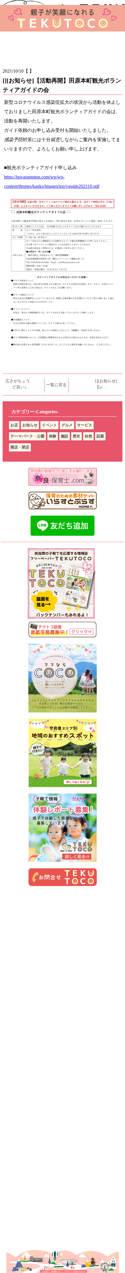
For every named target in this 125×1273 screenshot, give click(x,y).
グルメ (67, 425)
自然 (88, 436)
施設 (64, 436)
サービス (84, 425)
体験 (52, 436)
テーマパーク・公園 (27, 436)
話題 (100, 436)
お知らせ (30, 425)
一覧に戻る (56, 385)
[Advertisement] (62, 942)
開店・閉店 (19, 447)
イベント (49, 425)
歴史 (76, 436)
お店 (14, 425)
